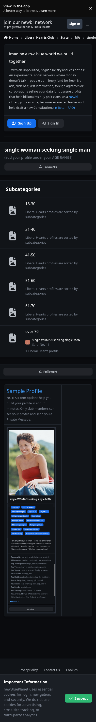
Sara (35, 344)
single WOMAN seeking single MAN (56, 340)
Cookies (72, 670)
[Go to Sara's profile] (27, 342)
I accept (81, 698)
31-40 (30, 229)
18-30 (30, 203)
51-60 (30, 280)
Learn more (9, 8)
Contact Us (52, 670)
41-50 (30, 255)
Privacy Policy (28, 670)
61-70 (30, 306)
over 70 (32, 331)
